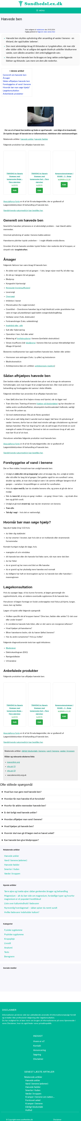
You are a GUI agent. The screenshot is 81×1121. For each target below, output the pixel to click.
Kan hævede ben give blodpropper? (21, 840)
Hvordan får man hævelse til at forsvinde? (24, 799)
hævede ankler (27, 139)
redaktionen (40, 29)
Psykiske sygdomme (14, 934)
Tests (6, 952)
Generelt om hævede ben (14, 75)
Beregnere (9, 956)
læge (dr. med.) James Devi (46, 32)
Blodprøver (11, 648)
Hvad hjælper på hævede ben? (19, 826)
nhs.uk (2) (11, 771)
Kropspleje (9, 939)
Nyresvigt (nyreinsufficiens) (18, 288)
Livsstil (7, 943)
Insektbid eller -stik (14, 326)
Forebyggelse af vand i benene (17, 84)
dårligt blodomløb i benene (34, 751)
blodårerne (30, 343)
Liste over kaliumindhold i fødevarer (21, 903)
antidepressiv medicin (44, 366)
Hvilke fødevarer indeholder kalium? (21, 912)
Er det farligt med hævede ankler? (20, 813)
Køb (15, 190)
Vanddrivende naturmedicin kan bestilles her (23, 211)
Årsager (6, 78)
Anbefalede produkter (13, 94)
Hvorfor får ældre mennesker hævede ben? (25, 806)
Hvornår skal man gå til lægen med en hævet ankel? (29, 833)
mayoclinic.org (13, 762)
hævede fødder (41, 139)
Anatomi (8, 948)
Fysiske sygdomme (13, 930)
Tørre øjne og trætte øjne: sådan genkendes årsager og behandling (36, 891)
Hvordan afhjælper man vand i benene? (23, 819)
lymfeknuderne (23, 339)
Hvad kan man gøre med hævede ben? (23, 792)
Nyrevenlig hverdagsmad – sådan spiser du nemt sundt (30, 908)
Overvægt (10, 297)
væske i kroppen (67, 751)
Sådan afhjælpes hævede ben (16, 81)
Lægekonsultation (11, 91)
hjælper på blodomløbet (47, 404)
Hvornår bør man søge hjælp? (16, 87)
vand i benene (53, 751)
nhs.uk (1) (11, 767)
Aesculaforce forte (11, 202)
